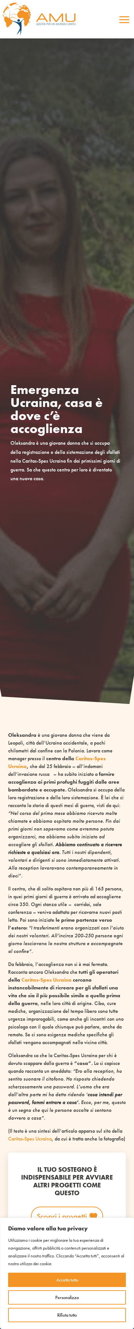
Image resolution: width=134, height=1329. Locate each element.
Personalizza (67, 1297)
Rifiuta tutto (67, 1315)
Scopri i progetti (62, 1216)
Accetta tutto (67, 1280)
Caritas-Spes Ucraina (46, 979)
